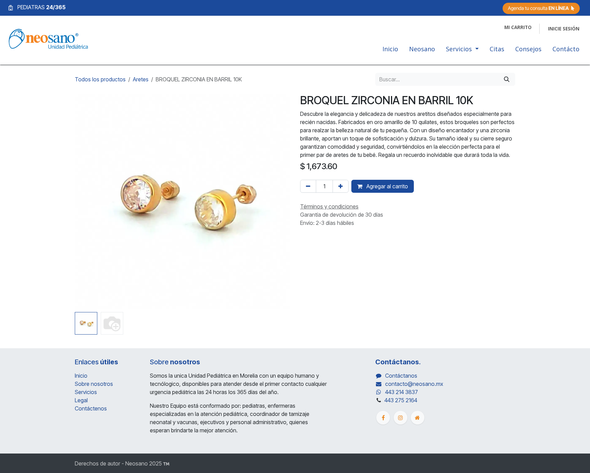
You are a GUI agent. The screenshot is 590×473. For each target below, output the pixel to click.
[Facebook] (383, 417)
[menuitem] (390, 50)
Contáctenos (91, 408)
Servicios (86, 392)
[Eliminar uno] (308, 186)
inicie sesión (563, 29)
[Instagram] (400, 417)
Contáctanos (401, 375)
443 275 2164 (400, 400)
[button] (85, 201)
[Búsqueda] (506, 79)
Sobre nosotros (94, 383)
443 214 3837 (401, 392)
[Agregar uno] (341, 186)
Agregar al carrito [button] (386, 186)
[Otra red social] (417, 417)
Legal (81, 400)
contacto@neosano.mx (414, 383)
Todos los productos (100, 79)
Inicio (81, 375)
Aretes (141, 79)
